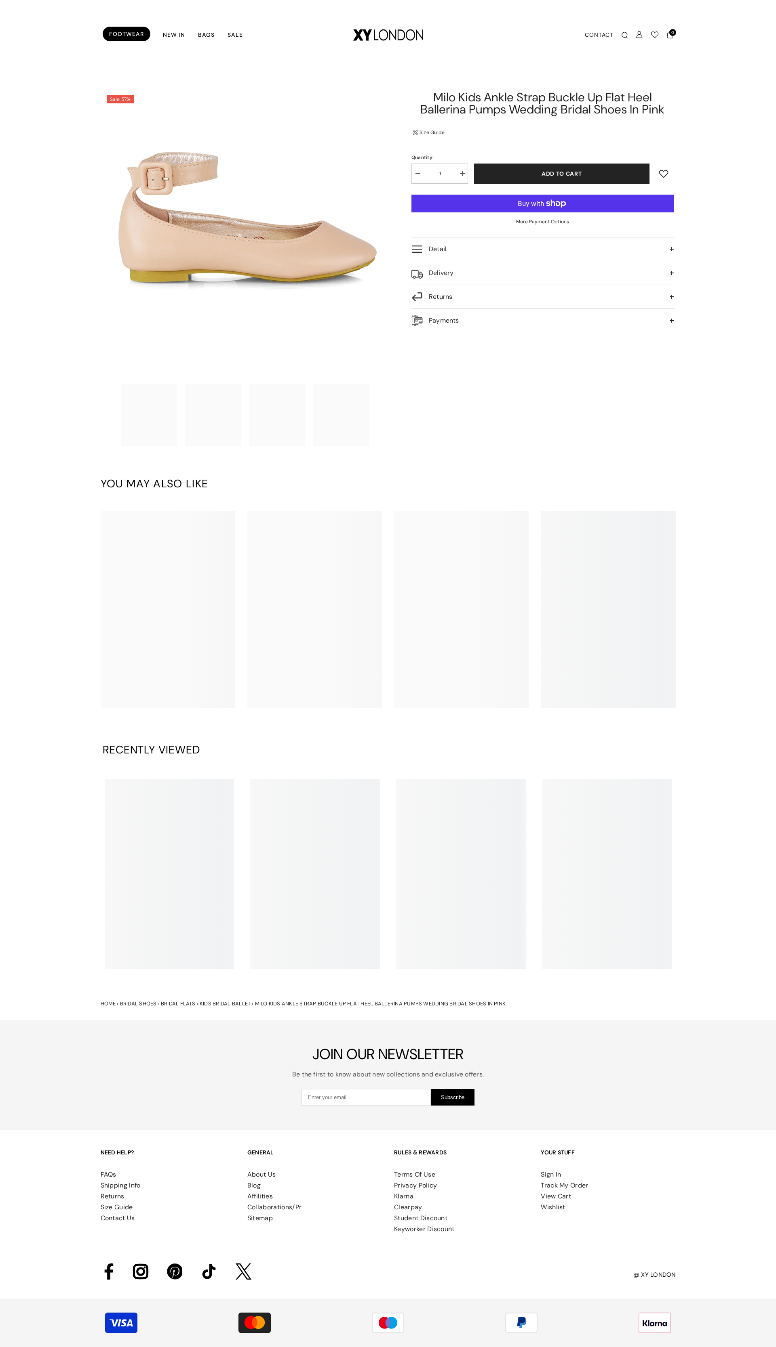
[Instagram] (140, 1271)
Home (108, 1003)
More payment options (542, 221)
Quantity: (422, 157)
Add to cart (562, 173)
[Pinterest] (175, 1271)
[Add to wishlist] (664, 174)
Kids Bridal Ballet (225, 1003)
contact (599, 34)
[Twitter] (243, 1271)
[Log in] (639, 34)
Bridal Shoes (138, 1003)
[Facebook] (109, 1271)
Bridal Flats (178, 1003)
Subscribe (452, 1097)
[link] (168, 694)
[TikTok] (209, 1271)
